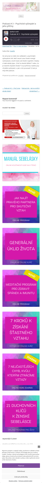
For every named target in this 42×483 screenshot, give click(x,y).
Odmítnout (21, 471)
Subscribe (28, 43)
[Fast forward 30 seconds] (19, 40)
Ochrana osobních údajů (25, 481)
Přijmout (21, 466)
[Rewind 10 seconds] (11, 40)
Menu (21, 16)
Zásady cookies (13, 481)
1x (15, 40)
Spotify (12, 51)
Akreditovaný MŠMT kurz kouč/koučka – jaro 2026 (17, 444)
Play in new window (20, 46)
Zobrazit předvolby (21, 477)
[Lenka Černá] (21, 7)
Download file (7, 46)
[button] (39, 447)
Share (36, 43)
